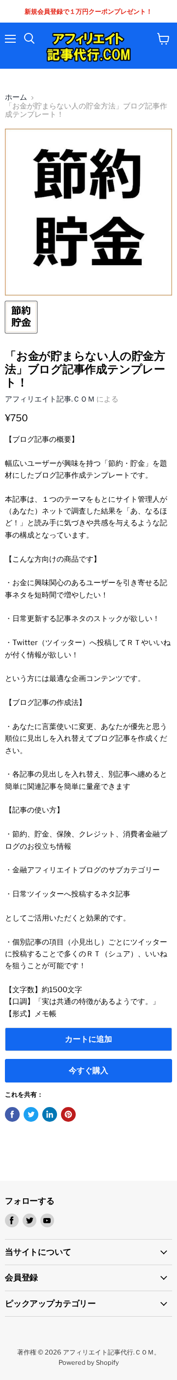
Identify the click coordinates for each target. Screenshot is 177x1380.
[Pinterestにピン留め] (68, 1114)
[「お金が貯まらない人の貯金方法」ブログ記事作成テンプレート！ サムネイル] (21, 317)
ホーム (16, 97)
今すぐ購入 (88, 1070)
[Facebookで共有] (12, 1114)
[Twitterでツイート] (31, 1114)
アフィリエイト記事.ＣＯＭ (50, 399)
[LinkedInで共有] (49, 1114)
